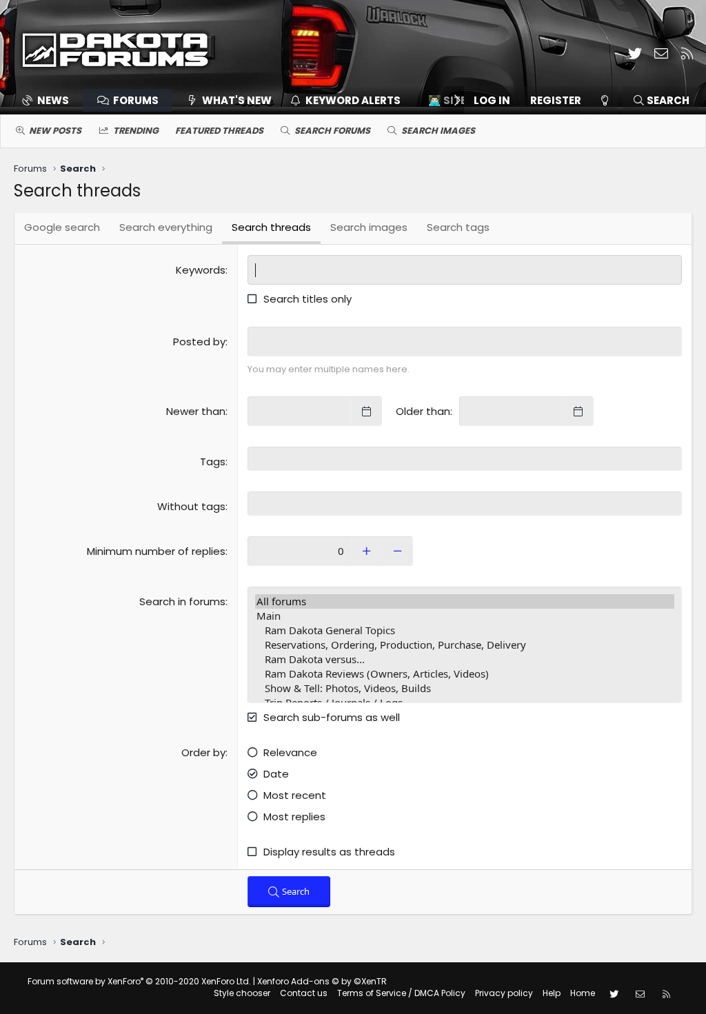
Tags (212, 461)
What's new (237, 100)
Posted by (199, 341)
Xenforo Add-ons (322, 981)
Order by (203, 752)
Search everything (165, 227)
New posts (55, 130)
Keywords (200, 270)
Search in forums (182, 601)
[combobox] (465, 459)
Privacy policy (504, 993)
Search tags (458, 227)
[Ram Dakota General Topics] (464, 630)
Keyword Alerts (353, 100)
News (53, 100)
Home (582, 993)
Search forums (332, 130)
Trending (136, 130)
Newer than (195, 411)
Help (552, 993)
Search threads (271, 227)
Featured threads (219, 130)
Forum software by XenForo (139, 981)
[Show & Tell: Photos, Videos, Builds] (464, 688)
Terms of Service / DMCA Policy (401, 993)
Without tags (191, 506)
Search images (438, 130)
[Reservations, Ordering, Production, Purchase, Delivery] (464, 645)
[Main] (464, 616)
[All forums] (464, 601)
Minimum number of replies (156, 551)
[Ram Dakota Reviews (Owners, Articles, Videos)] (464, 674)
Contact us (303, 993)
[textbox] (465, 459)
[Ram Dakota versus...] (464, 659)
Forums (136, 100)
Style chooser (242, 993)
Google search (62, 227)
